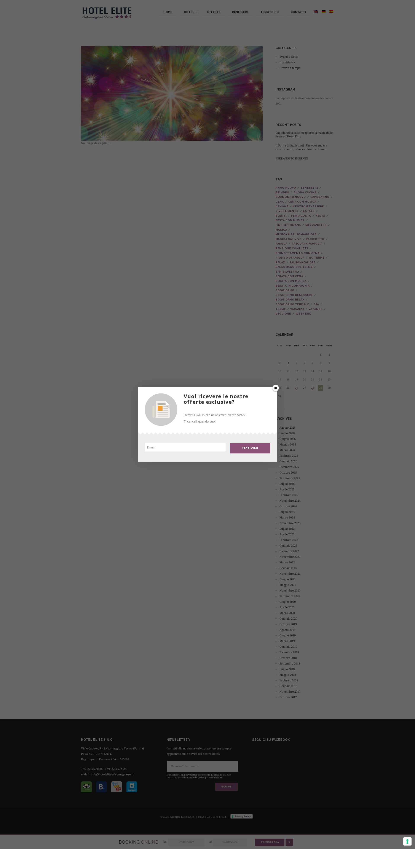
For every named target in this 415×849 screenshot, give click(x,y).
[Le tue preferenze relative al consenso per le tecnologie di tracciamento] (407, 841)
